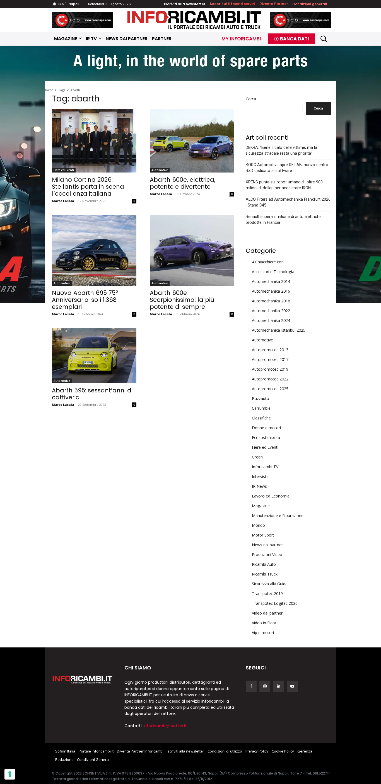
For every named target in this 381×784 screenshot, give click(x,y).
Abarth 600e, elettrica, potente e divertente (182, 183)
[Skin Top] (190, 64)
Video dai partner (267, 613)
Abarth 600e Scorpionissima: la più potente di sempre (182, 300)
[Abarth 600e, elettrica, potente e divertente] (192, 141)
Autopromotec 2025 (270, 388)
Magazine (261, 505)
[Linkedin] (278, 686)
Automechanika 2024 (271, 320)
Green (257, 457)
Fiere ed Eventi (64, 170)
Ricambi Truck (265, 574)
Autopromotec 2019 (270, 369)
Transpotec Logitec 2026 (275, 603)
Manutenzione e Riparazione (277, 515)
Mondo (258, 525)
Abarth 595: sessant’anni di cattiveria (92, 393)
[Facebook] (251, 686)
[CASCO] (82, 20)
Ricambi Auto (264, 564)
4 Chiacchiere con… (269, 261)
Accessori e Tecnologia (273, 271)
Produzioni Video (267, 554)
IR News (259, 486)
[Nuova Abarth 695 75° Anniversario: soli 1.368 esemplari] (94, 250)
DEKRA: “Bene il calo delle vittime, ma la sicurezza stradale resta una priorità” (281, 150)
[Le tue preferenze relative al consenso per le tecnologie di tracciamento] (9, 774)
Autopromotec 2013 (270, 349)
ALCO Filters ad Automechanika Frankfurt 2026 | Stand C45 (288, 202)
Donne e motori (266, 427)
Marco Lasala (63, 201)
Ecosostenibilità (266, 437)
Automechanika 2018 (271, 301)
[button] (324, 38)
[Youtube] (292, 686)
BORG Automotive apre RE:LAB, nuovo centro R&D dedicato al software (287, 167)
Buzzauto (260, 398)
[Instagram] (264, 686)
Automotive (159, 170)
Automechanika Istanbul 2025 (278, 330)
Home (49, 90)
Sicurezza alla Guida (270, 583)
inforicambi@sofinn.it (165, 726)
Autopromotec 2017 (270, 359)
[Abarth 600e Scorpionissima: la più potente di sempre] (192, 250)
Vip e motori (263, 632)
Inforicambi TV (265, 466)
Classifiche (261, 418)
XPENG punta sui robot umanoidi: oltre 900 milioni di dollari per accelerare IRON (284, 185)
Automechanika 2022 (271, 310)
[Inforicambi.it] (194, 20)
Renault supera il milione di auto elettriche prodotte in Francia (284, 219)
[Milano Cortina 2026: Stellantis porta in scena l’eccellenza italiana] (94, 141)
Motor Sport (263, 535)
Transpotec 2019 (267, 593)
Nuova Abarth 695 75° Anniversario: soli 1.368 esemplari (85, 300)
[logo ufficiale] (82, 679)
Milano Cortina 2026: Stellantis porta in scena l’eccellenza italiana (88, 187)
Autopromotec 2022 (270, 379)
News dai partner (267, 544)
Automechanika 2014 (271, 281)
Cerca (251, 98)
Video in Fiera (264, 622)
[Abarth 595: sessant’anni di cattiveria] (94, 355)
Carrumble (261, 408)
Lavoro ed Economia (271, 496)
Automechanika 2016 (271, 291)
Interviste (260, 476)
